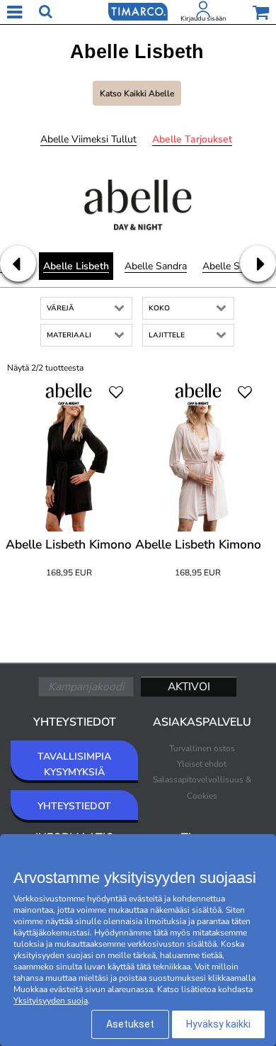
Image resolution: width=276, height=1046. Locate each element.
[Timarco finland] (138, 10)
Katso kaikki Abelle (137, 93)
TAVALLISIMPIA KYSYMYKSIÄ (74, 764)
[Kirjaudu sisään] (203, 12)
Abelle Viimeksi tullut (88, 139)
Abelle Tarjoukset (192, 139)
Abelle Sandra (156, 266)
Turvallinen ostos (202, 748)
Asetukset (130, 1024)
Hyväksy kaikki (218, 1024)
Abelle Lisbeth (76, 266)
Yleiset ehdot (201, 764)
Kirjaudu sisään (203, 18)
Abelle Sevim (231, 266)
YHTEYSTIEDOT (74, 806)
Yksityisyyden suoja (50, 1000)
